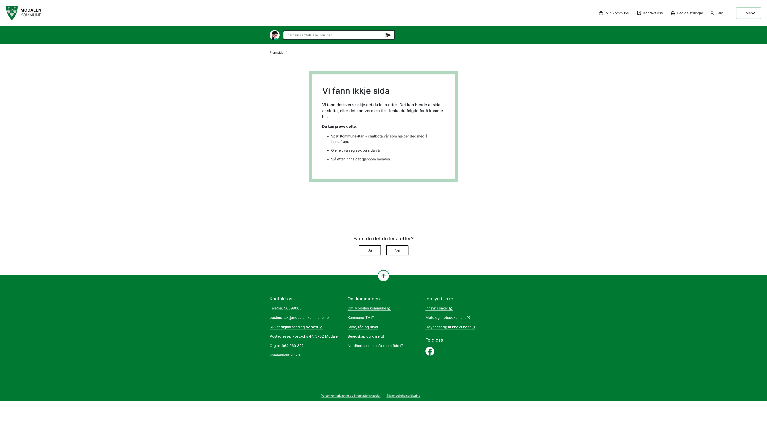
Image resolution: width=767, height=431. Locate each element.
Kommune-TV (359, 317)
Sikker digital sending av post (294, 327)
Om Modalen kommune (367, 308)
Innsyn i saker (436, 308)
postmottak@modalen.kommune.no (299, 317)
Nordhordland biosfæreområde (373, 346)
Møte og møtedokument (445, 317)
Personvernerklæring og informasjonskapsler (351, 395)
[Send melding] (388, 35)
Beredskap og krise (364, 336)
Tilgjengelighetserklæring (403, 395)
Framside (276, 52)
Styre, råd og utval (363, 327)
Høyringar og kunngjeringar (448, 327)
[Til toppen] (383, 276)
